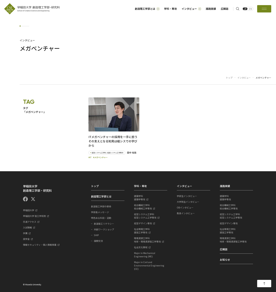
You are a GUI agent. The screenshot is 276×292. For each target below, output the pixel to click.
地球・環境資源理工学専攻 (147, 240)
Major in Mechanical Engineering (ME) (144, 254)
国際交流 (98, 240)
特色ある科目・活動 (101, 217)
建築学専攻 (139, 197)
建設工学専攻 (142, 230)
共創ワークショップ (104, 229)
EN (250, 9)
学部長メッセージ (100, 212)
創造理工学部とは (145, 9)
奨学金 (26, 239)
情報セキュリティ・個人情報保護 (39, 244)
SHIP (96, 235)
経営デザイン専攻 (143, 223)
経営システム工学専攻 (145, 216)
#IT (90, 157)
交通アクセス (29, 221)
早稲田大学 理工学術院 (34, 216)
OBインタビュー (185, 207)
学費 (25, 233)
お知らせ (225, 259)
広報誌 (224, 9)
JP (245, 9)
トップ (229, 77)
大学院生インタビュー (188, 201)
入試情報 (27, 227)
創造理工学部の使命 (101, 206)
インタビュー (189, 9)
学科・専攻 (170, 9)
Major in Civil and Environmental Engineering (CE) (149, 265)
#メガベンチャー (100, 157)
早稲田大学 (28, 210)
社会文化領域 (140, 247)
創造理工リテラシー (104, 223)
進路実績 (211, 9)
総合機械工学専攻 (143, 207)
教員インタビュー (186, 213)
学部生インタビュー (187, 196)
